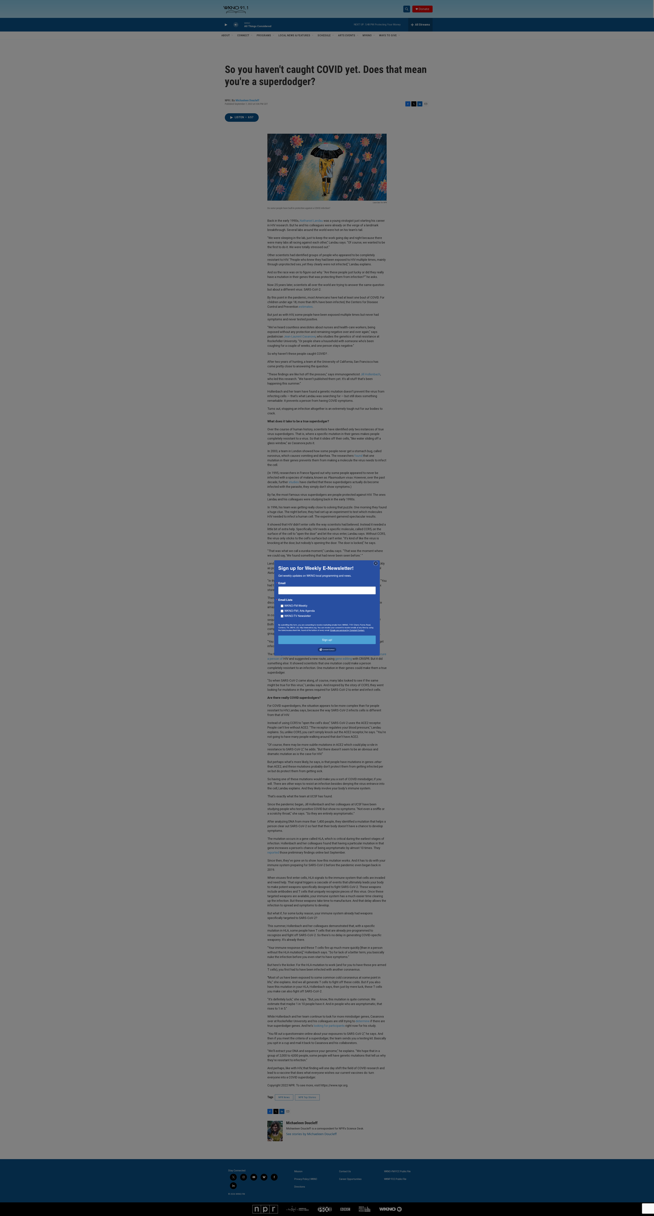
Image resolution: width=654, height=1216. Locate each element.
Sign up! (327, 640)
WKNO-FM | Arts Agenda (299, 611)
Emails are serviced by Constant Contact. (347, 630)
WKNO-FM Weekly (295, 605)
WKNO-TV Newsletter (297, 616)
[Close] (377, 563)
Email (281, 583)
